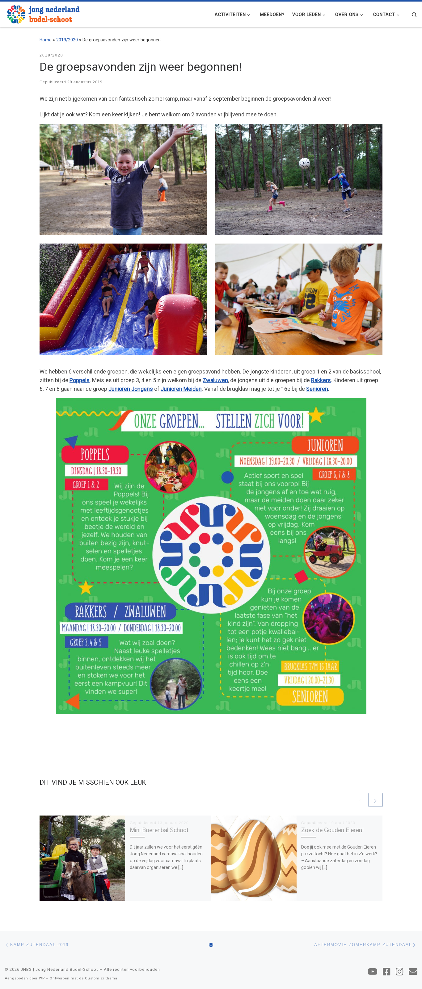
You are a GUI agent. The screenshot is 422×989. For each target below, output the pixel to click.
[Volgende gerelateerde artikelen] (375, 800)
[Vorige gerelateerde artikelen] (360, 800)
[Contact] (413, 971)
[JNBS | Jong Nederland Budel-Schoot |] (43, 13)
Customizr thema (101, 978)
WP (42, 978)
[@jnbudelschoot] (386, 971)
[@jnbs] (373, 971)
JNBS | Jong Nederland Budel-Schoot (59, 969)
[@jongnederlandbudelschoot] (399, 971)
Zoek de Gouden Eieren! (332, 830)
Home (46, 39)
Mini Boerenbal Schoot (159, 830)
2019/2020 (67, 39)
